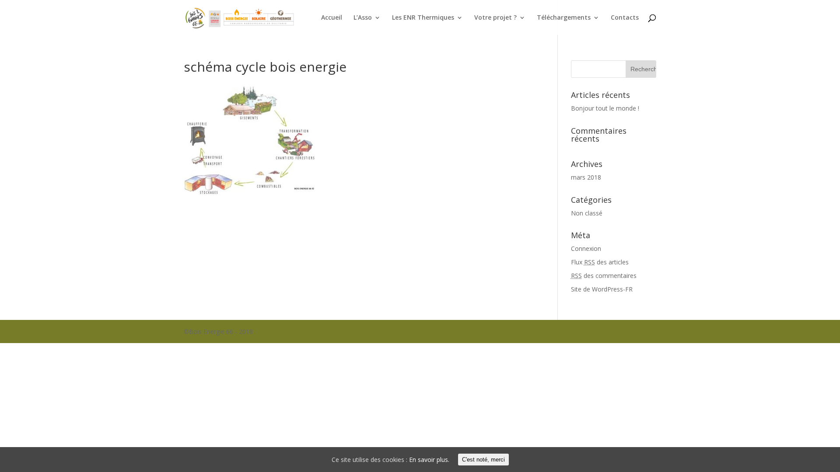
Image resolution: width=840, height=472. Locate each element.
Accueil (331, 17)
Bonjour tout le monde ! (605, 108)
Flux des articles (600, 262)
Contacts (625, 17)
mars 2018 (586, 177)
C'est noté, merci (483, 459)
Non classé (586, 213)
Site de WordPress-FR (602, 289)
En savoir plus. (429, 459)
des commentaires (604, 275)
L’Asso (363, 17)
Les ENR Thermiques (423, 17)
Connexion (586, 248)
